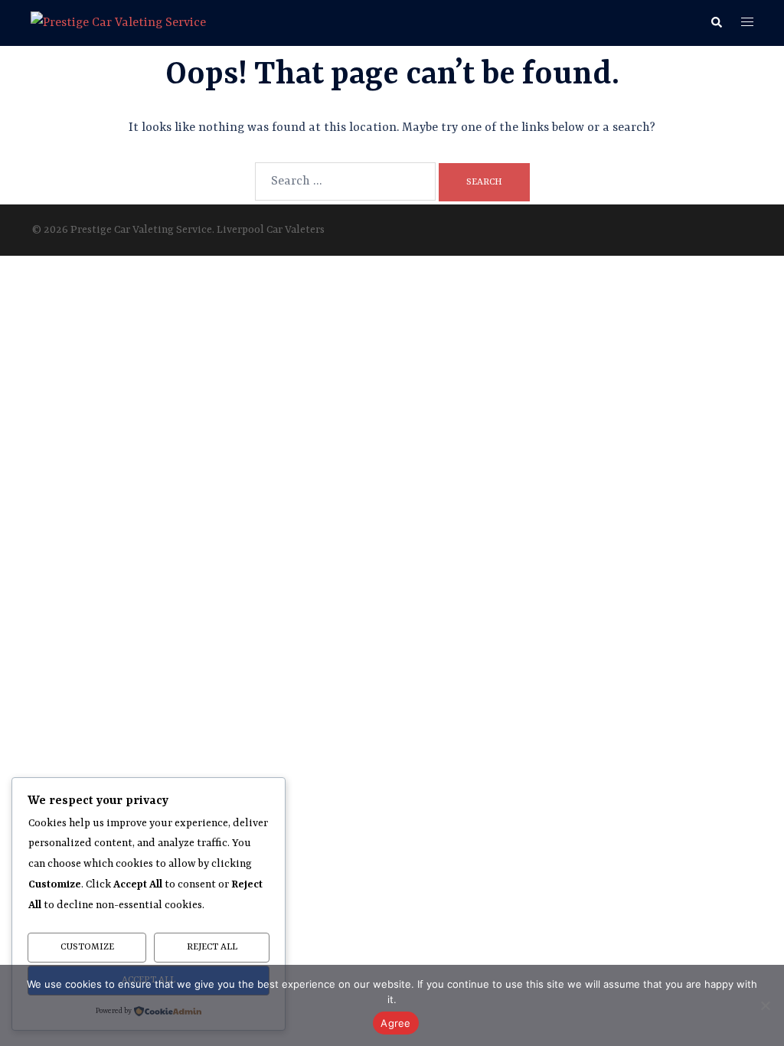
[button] (716, 23)
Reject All (212, 947)
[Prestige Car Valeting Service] (118, 23)
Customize (87, 947)
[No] (765, 1005)
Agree (395, 1023)
